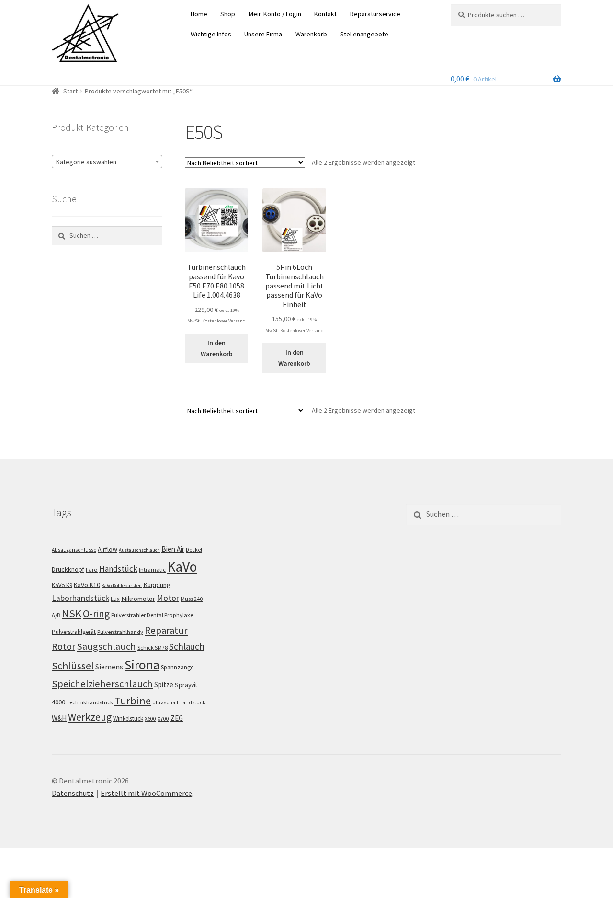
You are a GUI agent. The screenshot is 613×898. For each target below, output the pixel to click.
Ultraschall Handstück (178, 702)
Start (70, 91)
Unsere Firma (263, 34)
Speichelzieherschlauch (102, 684)
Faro (92, 569)
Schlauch (186, 646)
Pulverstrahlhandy (120, 631)
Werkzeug (90, 717)
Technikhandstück (90, 702)
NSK (71, 613)
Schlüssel (73, 665)
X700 (163, 718)
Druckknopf (68, 569)
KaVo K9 (62, 584)
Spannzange (177, 667)
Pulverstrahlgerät (74, 632)
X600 (150, 718)
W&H (59, 718)
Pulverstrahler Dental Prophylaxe (152, 615)
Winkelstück (128, 718)
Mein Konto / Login (275, 14)
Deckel (194, 549)
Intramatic (152, 569)
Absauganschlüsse (74, 549)
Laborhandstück (80, 598)
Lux (115, 598)
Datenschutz (73, 793)
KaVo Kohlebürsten (122, 585)
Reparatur (166, 630)
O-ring (96, 613)
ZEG (176, 718)
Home (199, 14)
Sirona (142, 664)
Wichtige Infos (211, 34)
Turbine (132, 700)
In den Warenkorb (217, 348)
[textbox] (107, 162)
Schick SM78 (152, 647)
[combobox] (107, 161)
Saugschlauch (106, 646)
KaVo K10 (87, 584)
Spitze (163, 684)
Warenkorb (311, 34)
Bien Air (172, 548)
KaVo (182, 567)
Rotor (63, 646)
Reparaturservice (375, 14)
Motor (168, 597)
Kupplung (156, 584)
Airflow (107, 549)
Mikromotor (138, 598)
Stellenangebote (364, 34)
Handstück (118, 569)
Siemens (109, 666)
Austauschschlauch (139, 550)
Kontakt (325, 14)
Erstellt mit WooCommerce (146, 793)
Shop (227, 14)
